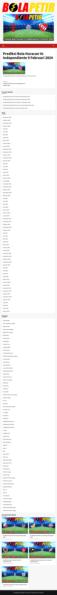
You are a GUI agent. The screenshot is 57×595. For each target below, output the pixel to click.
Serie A (5, 489)
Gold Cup (5, 403)
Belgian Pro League (8, 332)
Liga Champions (7, 442)
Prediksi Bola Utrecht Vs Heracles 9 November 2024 (16, 96)
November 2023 (7, 152)
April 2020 (5, 276)
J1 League (5, 412)
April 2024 (5, 137)
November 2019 (7, 291)
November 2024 (7, 117)
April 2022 (5, 207)
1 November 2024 (10, 563)
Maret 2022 (6, 210)
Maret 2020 (6, 279)
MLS (4, 451)
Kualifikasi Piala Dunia (8, 424)
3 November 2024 (10, 538)
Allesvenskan (6, 326)
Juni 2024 (5, 131)
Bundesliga (6, 341)
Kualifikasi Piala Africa (8, 421)
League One (6, 436)
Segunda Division (7, 486)
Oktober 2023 (6, 155)
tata (4, 538)
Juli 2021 (5, 233)
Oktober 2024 (6, 120)
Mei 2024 (5, 134)
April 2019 (5, 308)
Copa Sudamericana (8, 371)
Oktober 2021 (6, 224)
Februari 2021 (6, 247)
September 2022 (7, 192)
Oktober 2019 (6, 294)
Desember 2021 (7, 218)
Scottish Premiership (8, 483)
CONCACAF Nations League (10, 356)
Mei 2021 (5, 239)
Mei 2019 (5, 305)
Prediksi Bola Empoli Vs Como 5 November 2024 (15, 108)
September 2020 (7, 262)
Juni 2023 (5, 166)
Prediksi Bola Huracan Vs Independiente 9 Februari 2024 (14, 83)
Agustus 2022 (6, 195)
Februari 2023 (6, 178)
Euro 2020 (5, 391)
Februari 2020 (6, 282)
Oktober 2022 (6, 189)
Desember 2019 (7, 288)
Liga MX (5, 445)
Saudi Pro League (7, 480)
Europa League (7, 397)
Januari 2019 (6, 311)
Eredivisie (5, 388)
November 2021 (7, 221)
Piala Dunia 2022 (7, 460)
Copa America (6, 359)
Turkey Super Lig (7, 504)
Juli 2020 (5, 267)
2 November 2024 (37, 538)
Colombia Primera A (8, 353)
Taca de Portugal (7, 498)
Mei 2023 (5, 169)
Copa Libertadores (8, 368)
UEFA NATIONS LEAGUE (9, 507)
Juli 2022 (5, 198)
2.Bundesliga (6, 320)
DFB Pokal (5, 383)
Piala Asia (5, 457)
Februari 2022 (6, 212)
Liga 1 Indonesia (7, 439)
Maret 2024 (6, 140)
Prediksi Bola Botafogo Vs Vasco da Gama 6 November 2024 (18, 105)
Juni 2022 (5, 201)
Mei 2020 (5, 273)
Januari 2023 (6, 181)
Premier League (7, 472)
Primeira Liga (6, 475)
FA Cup (5, 400)
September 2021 (7, 227)
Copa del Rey (6, 362)
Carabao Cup (6, 344)
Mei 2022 (5, 204)
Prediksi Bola (6, 469)
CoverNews (33, 592)
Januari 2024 (6, 146)
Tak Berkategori (7, 501)
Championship (6, 347)
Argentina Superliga (8, 329)
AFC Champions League (9, 323)
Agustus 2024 (6, 126)
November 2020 (7, 256)
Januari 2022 (6, 215)
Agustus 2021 (6, 230)
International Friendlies (9, 406)
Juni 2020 (5, 270)
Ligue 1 (5, 448)
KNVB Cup (5, 418)
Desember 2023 (7, 149)
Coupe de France (7, 377)
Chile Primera (6, 350)
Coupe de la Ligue (7, 380)
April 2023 (5, 172)
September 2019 (7, 296)
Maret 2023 (6, 175)
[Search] (53, 45)
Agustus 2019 (6, 299)
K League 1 (6, 415)
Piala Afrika (6, 454)
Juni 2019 (5, 302)
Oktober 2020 (6, 259)
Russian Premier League (9, 477)
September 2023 (7, 158)
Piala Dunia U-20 (7, 463)
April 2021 (5, 241)
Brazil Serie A (6, 338)
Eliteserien (6, 385)
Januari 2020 (6, 285)
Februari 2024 (6, 143)
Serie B (5, 492)
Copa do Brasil (6, 365)
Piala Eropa (6, 466)
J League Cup (6, 409)
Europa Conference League (10, 394)
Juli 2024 (5, 129)
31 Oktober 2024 (37, 563)
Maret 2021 (6, 244)
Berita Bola (6, 335)
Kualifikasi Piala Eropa (8, 427)
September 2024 (7, 123)
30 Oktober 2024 (9, 586)
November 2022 (7, 186)
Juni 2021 (5, 236)
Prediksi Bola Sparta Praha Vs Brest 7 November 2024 (16, 102)
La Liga (4, 430)
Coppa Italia (6, 374)
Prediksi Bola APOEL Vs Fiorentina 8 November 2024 (16, 99)
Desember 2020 (7, 253)
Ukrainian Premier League (9, 510)
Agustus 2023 (6, 160)
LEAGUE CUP (6, 433)
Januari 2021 (6, 250)
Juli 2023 (5, 163)
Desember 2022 (7, 184)
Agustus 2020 (6, 265)
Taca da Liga (6, 495)
